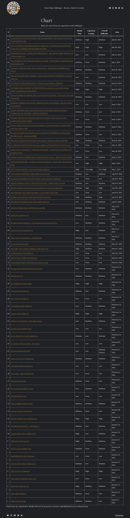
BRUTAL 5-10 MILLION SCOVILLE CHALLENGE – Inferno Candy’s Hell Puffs (39, 140)
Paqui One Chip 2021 (18, 381)
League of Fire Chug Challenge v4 (23, 434)
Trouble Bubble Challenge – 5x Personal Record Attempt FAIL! (34, 223)
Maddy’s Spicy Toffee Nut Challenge (24, 258)
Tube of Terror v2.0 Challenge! (22, 358)
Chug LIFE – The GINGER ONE (22, 373)
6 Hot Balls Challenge (18, 494)
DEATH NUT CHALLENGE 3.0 (22, 230)
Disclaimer (119, 515)
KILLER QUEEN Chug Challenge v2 (24, 419)
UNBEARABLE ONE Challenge (22, 253)
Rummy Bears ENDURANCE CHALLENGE (26, 268)
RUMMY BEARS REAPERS (20, 351)
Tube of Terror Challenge (20, 471)
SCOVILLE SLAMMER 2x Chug (22, 389)
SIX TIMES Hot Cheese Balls (21, 283)
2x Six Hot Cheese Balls (19, 244)
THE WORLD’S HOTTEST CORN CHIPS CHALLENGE (30, 174)
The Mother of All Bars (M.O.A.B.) (23, 479)
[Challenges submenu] (62, 7)
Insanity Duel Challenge (20, 313)
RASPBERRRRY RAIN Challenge (22, 456)
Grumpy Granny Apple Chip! (21, 411)
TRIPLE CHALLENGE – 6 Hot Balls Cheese (26, 321)
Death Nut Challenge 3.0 (20, 215)
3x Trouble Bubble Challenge (21, 306)
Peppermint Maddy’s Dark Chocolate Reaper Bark (29, 262)
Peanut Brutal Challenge (20, 291)
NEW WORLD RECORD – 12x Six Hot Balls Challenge (30, 169)
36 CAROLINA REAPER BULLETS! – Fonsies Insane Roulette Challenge (37, 83)
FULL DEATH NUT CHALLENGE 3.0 (24, 336)
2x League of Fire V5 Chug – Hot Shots (25, 343)
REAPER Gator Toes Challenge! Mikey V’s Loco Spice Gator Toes (34, 192)
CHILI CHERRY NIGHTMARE (21, 404)
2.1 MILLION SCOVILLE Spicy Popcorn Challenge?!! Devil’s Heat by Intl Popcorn (40, 145)
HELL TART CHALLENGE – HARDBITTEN (26, 238)
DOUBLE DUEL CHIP (18, 396)
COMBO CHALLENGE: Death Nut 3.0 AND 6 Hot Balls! (31, 197)
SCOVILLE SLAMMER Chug (21, 328)
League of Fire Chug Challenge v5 (23, 464)
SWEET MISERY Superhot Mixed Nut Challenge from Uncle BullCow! (37, 188)
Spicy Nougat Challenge (20, 298)
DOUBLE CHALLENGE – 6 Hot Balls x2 (25, 426)
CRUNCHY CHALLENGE (20, 441)
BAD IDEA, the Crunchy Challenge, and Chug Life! (29, 249)
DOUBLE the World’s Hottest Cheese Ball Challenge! (30, 202)
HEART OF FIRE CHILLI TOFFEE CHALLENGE (28, 208)
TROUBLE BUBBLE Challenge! (22, 366)
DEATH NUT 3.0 (17, 276)
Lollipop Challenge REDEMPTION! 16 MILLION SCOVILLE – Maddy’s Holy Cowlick (41, 157)
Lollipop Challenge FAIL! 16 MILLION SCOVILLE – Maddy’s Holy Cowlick (38, 183)
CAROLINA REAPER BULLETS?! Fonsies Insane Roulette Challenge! (36, 179)
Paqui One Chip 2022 (18, 501)
